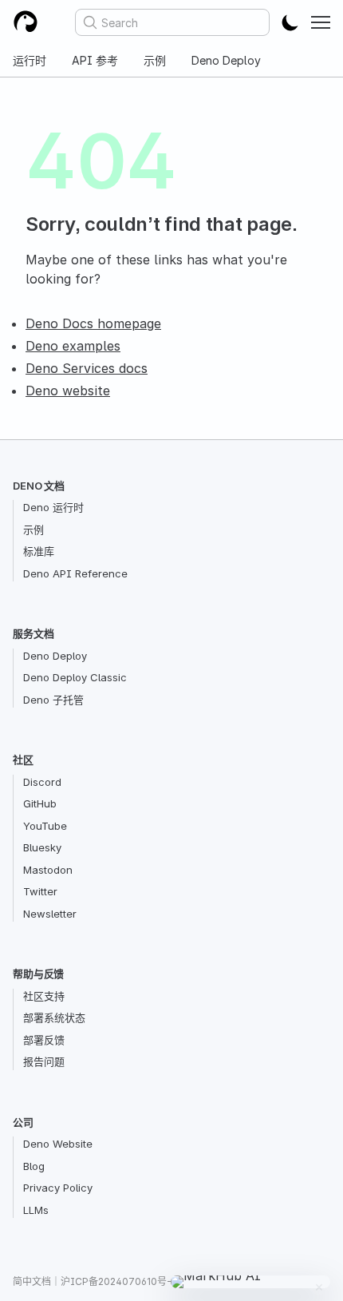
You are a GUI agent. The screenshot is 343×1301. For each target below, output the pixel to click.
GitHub (40, 803)
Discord (42, 781)
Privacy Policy (58, 1187)
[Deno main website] (25, 22)
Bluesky (42, 847)
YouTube (45, 825)
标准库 (38, 551)
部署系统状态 (54, 1017)
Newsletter (50, 913)
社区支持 (44, 996)
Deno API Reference (75, 573)
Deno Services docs (87, 368)
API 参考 (95, 60)
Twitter (40, 891)
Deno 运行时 (53, 507)
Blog (34, 1166)
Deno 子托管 (53, 699)
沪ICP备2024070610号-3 (119, 1281)
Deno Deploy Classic (75, 677)
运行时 (29, 60)
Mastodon (48, 869)
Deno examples (73, 346)
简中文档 (32, 1281)
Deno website (68, 391)
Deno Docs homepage (93, 323)
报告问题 (44, 1061)
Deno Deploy (226, 60)
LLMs (36, 1210)
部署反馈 (44, 1039)
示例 (155, 60)
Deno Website (58, 1143)
